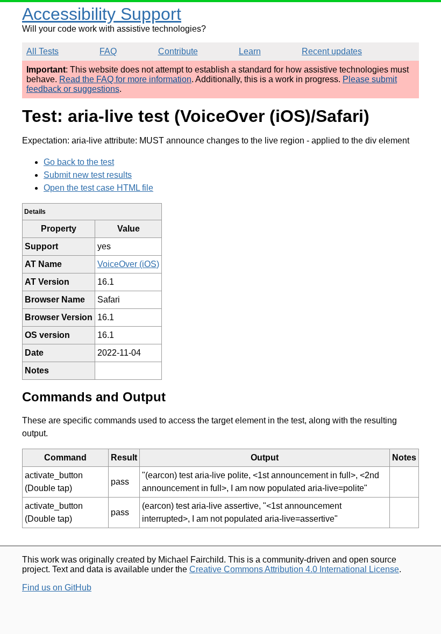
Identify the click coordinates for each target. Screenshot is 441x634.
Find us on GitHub (56, 587)
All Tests (42, 51)
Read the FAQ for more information (125, 79)
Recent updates (332, 51)
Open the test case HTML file (98, 187)
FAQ (108, 51)
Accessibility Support (101, 14)
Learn (250, 51)
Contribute (178, 51)
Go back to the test (79, 162)
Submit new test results (88, 174)
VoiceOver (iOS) (128, 264)
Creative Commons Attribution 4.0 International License (294, 569)
